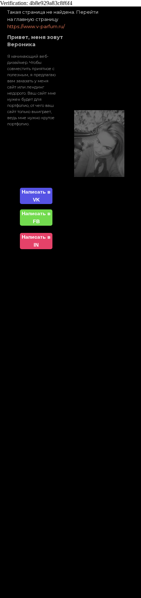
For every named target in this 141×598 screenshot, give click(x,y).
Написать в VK (36, 196)
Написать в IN (36, 241)
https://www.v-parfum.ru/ (36, 26)
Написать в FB (36, 217)
